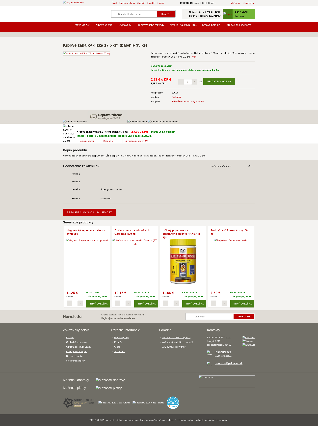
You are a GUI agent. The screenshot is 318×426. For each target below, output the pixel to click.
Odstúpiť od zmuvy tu (76, 351)
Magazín (141, 3)
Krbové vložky (81, 25)
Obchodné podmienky (76, 342)
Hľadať (166, 13)
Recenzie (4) (109, 141)
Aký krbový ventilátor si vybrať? (177, 342)
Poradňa (151, 3)
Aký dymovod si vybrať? (174, 347)
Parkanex (176, 97)
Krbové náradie (211, 25)
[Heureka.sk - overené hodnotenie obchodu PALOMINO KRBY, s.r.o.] (174, 401)
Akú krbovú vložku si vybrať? (176, 337)
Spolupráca (119, 351)
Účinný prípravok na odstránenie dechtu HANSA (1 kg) (181, 234)
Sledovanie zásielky (75, 361)
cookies (169, 420)
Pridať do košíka (219, 81)
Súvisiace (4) (136, 141)
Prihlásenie (235, 3)
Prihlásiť (244, 316)
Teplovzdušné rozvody (151, 25)
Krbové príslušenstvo (238, 25)
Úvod (114, 3)
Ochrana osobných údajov (78, 347)
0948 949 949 (223, 352)
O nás (117, 347)
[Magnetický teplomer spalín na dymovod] (87, 240)
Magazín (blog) (121, 337)
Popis (87, 141)
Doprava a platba (127, 3)
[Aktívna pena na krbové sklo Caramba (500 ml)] (135, 244)
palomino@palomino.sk (228, 363)
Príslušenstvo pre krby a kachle (188, 101)
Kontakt (160, 3)
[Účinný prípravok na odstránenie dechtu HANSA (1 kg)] (183, 284)
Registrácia (248, 3)
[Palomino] (66, 27)
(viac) (194, 57)
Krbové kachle (104, 25)
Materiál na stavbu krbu (183, 25)
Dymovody (125, 25)
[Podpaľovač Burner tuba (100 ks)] (231, 240)
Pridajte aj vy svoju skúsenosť (89, 212)
